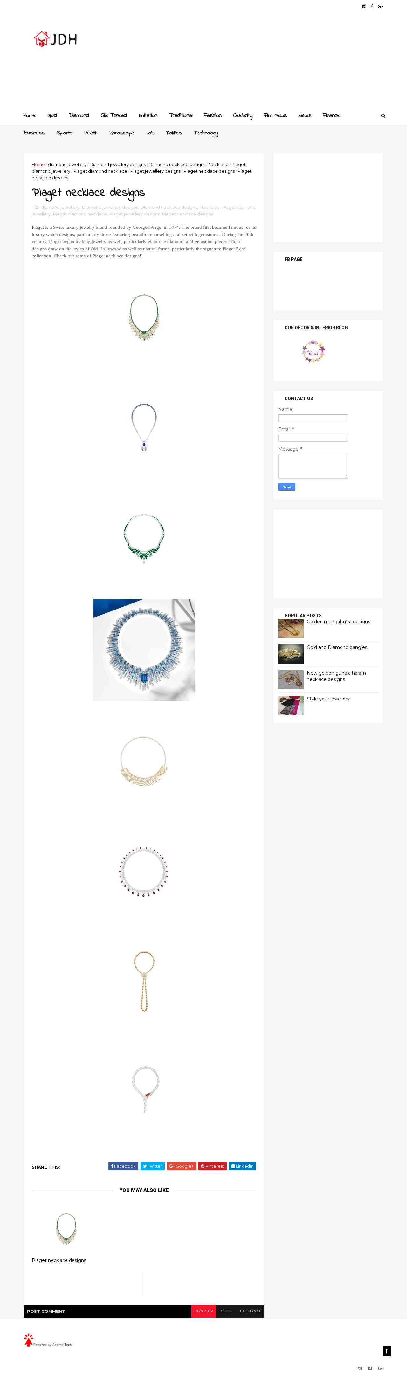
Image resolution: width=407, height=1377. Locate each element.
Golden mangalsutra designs (338, 621)
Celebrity (242, 116)
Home (29, 116)
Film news (275, 116)
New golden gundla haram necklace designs (336, 676)
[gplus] (380, 6)
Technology (205, 133)
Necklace (219, 164)
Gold (52, 116)
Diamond (79, 116)
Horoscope (122, 133)
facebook (250, 1311)
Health (91, 133)
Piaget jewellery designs (155, 171)
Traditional (180, 116)
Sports (64, 133)
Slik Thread (114, 116)
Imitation (148, 116)
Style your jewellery (328, 699)
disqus (226, 1311)
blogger (204, 1311)
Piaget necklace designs (209, 171)
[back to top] (387, 1351)
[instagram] (364, 6)
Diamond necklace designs (177, 164)
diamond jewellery (67, 164)
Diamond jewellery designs (118, 164)
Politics (174, 133)
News (305, 116)
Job (150, 133)
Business (34, 133)
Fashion (213, 116)
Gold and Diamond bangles (337, 647)
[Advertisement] (267, 62)
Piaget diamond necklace (100, 171)
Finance (331, 116)
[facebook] (372, 6)
